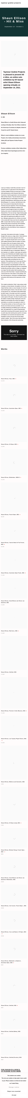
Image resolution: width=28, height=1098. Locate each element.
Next (22, 173)
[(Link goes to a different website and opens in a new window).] (1, 1067)
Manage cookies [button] (14, 1087)
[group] (14, 173)
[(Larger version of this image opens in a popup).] (14, 173)
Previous (5, 173)
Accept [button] (14, 1095)
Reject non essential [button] (14, 1091)
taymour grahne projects (11, 3)
